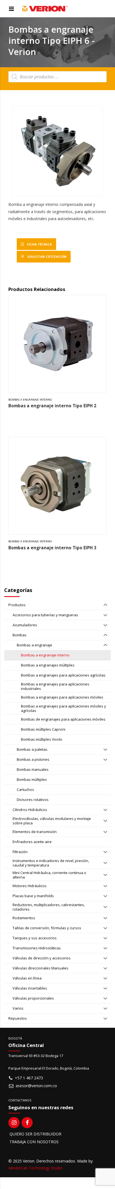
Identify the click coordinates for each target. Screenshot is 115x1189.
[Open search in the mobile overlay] (57, 76)
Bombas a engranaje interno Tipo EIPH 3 (52, 548)
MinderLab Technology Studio (35, 1168)
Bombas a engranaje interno (30, 399)
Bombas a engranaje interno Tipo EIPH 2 (52, 406)
